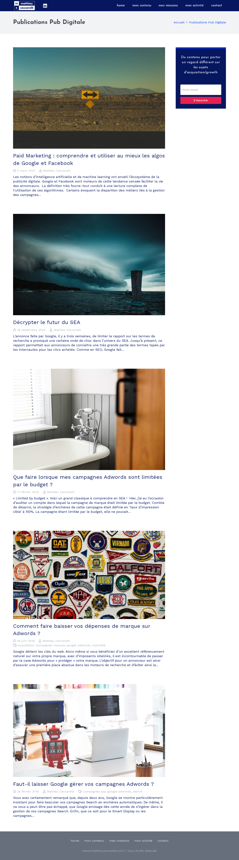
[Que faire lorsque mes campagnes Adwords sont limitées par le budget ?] (89, 371)
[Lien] (24, 5)
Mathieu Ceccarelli (56, 170)
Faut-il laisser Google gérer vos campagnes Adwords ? (83, 784)
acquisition (26, 645)
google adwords (78, 645)
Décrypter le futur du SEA (46, 322)
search (138, 791)
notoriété (98, 645)
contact (162, 840)
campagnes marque (50, 645)
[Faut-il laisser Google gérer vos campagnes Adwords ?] (89, 686)
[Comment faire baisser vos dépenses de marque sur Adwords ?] (89, 533)
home (75, 840)
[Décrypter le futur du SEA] (89, 216)
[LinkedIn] (45, 5)
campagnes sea (94, 791)
